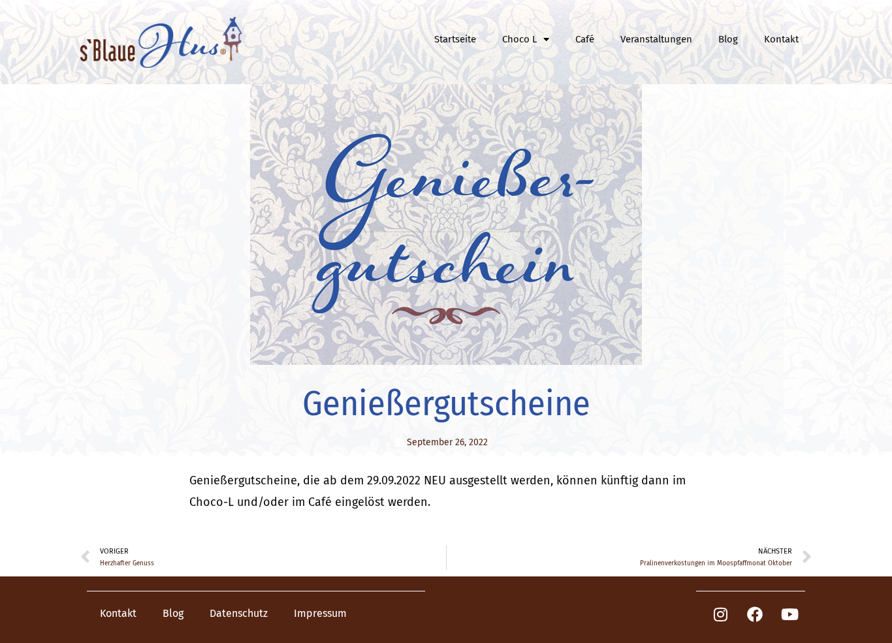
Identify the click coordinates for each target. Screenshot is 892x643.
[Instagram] (720, 614)
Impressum (320, 613)
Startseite (455, 39)
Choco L (519, 39)
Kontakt (781, 39)
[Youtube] (789, 614)
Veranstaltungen (656, 39)
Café (584, 39)
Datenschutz (239, 613)
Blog (728, 39)
